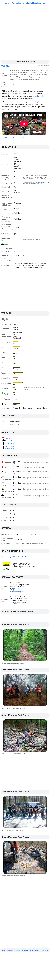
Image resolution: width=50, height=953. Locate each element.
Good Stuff (44, 950)
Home (6, 3)
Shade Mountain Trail (35, 3)
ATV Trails (10, 950)
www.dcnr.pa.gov (16, 592)
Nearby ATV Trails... (21, 138)
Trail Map (5, 66)
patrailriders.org (16, 604)
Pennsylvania (17, 3)
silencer (42, 182)
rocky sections (40, 96)
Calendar (25, 950)
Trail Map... (6, 138)
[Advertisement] (25, 32)
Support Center (34, 950)
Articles (18, 950)
